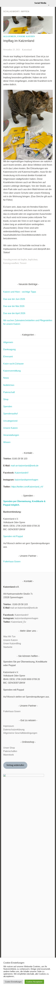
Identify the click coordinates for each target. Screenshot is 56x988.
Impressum (8, 726)
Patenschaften (10, 751)
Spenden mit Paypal (13, 536)
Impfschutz (33, 259)
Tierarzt (23, 263)
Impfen (24, 259)
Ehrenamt (8, 356)
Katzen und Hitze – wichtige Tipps (19, 292)
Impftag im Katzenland (18, 41)
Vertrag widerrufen (15, 765)
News (6, 378)
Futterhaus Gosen (12, 561)
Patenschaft (9, 392)
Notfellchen (8, 385)
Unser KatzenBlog (12, 643)
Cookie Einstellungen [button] (13, 982)
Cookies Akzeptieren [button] (34, 982)
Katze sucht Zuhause (13, 363)
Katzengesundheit (11, 263)
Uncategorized (10, 421)
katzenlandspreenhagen (26, 480)
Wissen (6, 442)
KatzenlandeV (22, 473)
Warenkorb (8, 755)
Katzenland (27, 49)
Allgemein (9, 36)
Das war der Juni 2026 (14, 299)
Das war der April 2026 (14, 313)
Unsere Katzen (26, 36)
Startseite (7, 647)
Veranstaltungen (11, 435)
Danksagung (9, 349)
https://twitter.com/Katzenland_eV (27, 487)
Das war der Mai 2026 (13, 306)
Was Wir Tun (9, 636)
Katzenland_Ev (18, 622)
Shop (5, 399)
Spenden (7, 406)
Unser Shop (9, 748)
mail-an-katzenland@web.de (24, 465)
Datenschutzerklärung (13, 729)
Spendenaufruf (10, 413)
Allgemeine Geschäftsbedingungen (20, 733)
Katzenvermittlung (12, 371)
